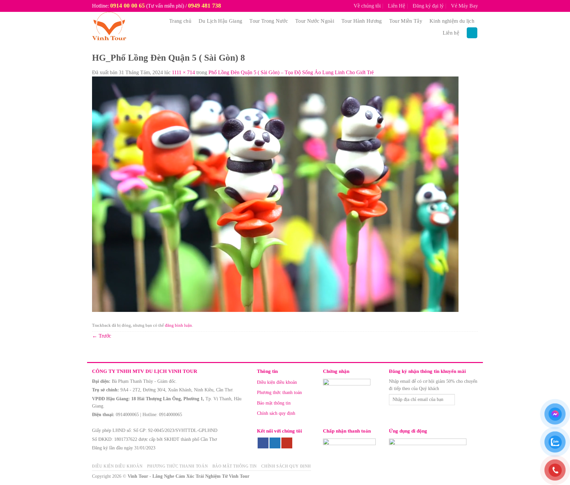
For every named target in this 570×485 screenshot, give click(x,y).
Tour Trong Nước (268, 21)
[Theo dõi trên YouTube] (286, 443)
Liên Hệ (396, 6)
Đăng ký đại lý (428, 6)
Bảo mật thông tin (274, 403)
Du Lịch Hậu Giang (220, 21)
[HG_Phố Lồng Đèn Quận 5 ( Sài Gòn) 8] (275, 194)
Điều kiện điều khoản (277, 382)
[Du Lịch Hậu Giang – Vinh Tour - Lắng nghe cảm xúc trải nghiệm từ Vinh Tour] (124, 27)
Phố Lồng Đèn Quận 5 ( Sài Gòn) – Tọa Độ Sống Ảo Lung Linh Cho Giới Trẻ (291, 72)
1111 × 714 (183, 72)
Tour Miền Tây (405, 21)
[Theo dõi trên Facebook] (263, 443)
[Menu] (472, 32)
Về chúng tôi (367, 6)
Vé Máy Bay (464, 6)
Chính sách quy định (276, 413)
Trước (101, 336)
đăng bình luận (178, 325)
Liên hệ (451, 33)
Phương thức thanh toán (279, 392)
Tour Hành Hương (361, 21)
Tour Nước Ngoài (314, 21)
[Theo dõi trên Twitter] (274, 443)
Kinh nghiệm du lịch (451, 21)
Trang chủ (180, 21)
